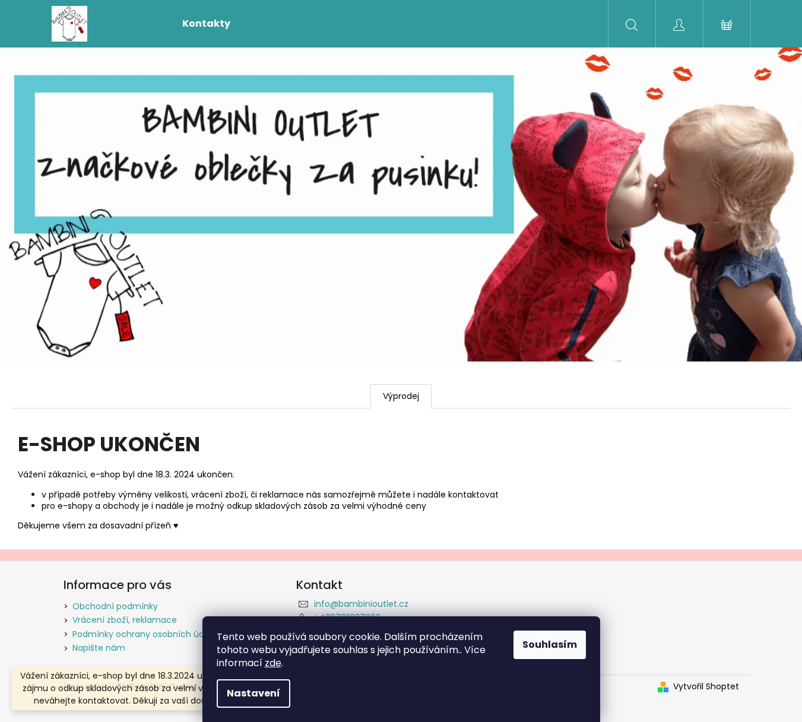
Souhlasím (549, 644)
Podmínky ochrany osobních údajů (144, 634)
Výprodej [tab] (401, 396)
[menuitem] (206, 24)
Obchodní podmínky (115, 606)
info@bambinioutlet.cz (361, 604)
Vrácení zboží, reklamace (124, 620)
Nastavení (253, 693)
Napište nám (98, 648)
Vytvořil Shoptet (706, 686)
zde (273, 663)
